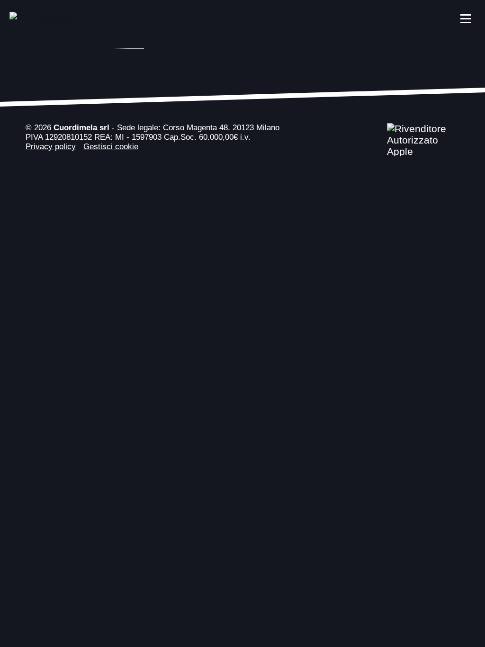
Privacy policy (51, 146)
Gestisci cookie (110, 146)
